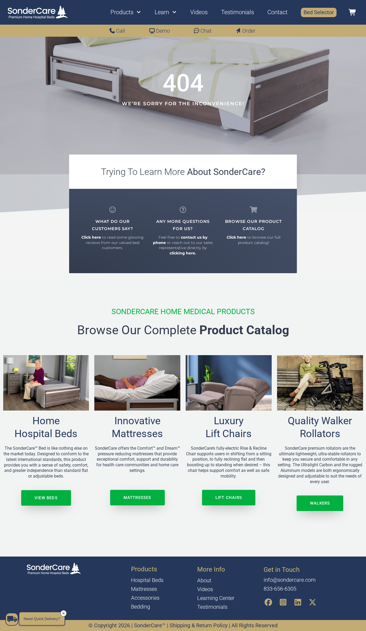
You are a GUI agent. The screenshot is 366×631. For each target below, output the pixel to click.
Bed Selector (319, 12)
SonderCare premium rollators (313, 448)
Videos (199, 12)
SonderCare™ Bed (30, 448)
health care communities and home (136, 464)
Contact (277, 12)
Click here (91, 237)
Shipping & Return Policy (199, 625)
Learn (162, 12)
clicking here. (183, 253)
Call (120, 31)
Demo (163, 31)
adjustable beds (48, 476)
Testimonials (237, 12)
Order (248, 31)
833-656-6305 (280, 588)
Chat (205, 31)
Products (121, 12)
